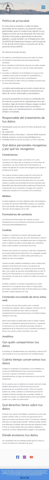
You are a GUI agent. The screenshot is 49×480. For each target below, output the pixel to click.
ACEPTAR (24, 478)
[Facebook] (17, 457)
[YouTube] (31, 457)
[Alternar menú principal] (43, 7)
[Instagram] (24, 457)
